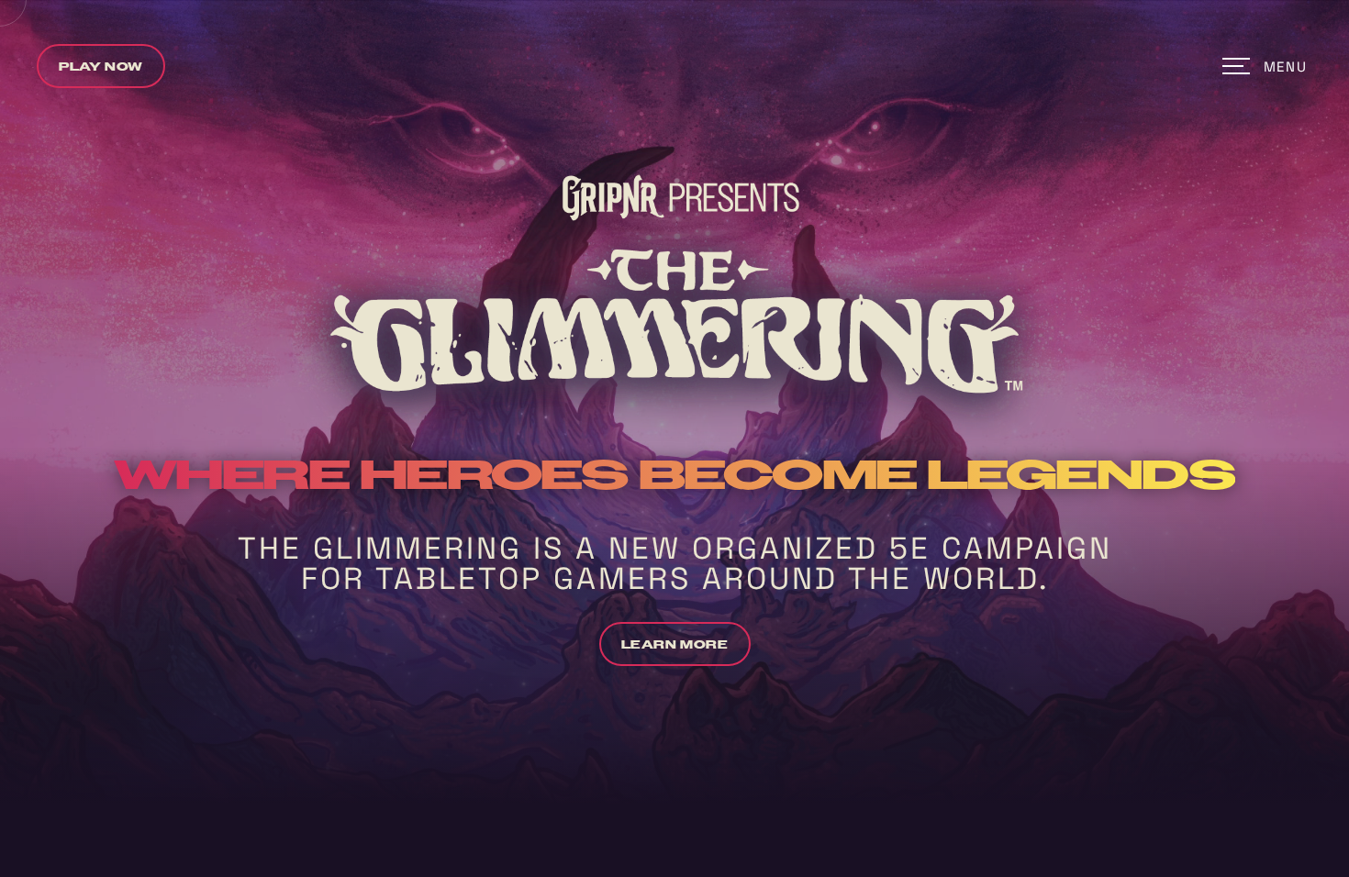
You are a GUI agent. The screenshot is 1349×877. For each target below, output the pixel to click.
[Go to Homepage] (674, 66)
